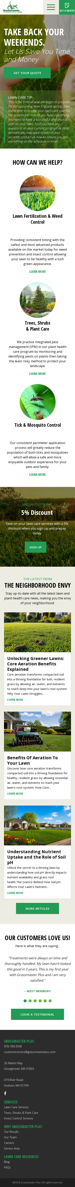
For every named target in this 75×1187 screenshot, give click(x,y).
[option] (37, 974)
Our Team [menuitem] (10, 1137)
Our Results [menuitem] (11, 1132)
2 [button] (30, 1000)
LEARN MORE (37, 271)
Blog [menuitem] (7, 1162)
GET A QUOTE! (67, 10)
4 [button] (40, 1000)
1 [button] (25, 1000)
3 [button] (35, 1000)
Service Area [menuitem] (12, 1148)
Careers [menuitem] (9, 1143)
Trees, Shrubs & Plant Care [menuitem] (21, 1113)
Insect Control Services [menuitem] (18, 1118)
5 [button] (45, 1000)
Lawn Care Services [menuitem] (16, 1107)
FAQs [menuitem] (7, 1167)
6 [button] (50, 1000)
